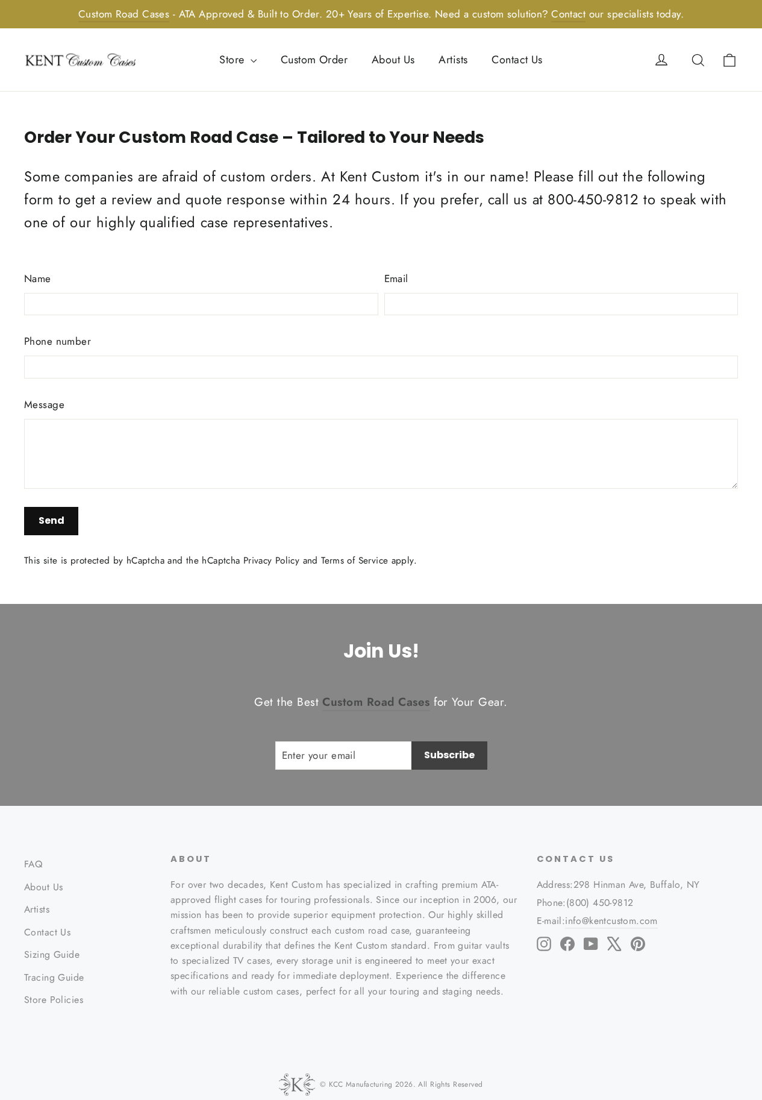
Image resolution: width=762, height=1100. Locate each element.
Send (51, 520)
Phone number (57, 341)
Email (396, 278)
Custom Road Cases (123, 14)
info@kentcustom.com (611, 921)
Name (37, 278)
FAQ (33, 864)
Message (44, 404)
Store (233, 60)
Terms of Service (354, 560)
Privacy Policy (271, 560)
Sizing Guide (52, 954)
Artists (453, 60)
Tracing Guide (54, 977)
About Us (393, 60)
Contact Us (517, 60)
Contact (568, 14)
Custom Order (314, 60)
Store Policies (53, 1000)
